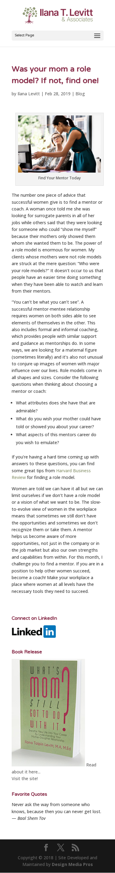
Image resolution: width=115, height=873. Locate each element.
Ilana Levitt (28, 94)
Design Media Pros (72, 864)
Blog (80, 94)
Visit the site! (25, 778)
